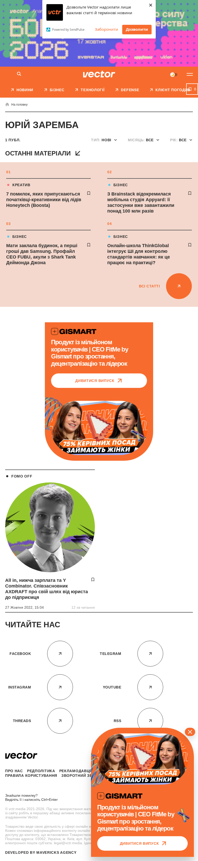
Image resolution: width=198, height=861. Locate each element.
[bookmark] (89, 193)
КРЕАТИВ (21, 185)
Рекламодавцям (77, 771)
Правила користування (31, 775)
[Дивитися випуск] (99, 428)
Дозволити (137, 29)
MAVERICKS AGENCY (56, 852)
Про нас (14, 771)
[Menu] (190, 74)
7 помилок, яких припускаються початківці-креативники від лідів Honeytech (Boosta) (43, 199)
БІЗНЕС (120, 185)
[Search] (19, 74)
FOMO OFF (21, 476)
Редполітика (41, 771)
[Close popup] (190, 732)
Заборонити (106, 29)
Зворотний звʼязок (82, 775)
